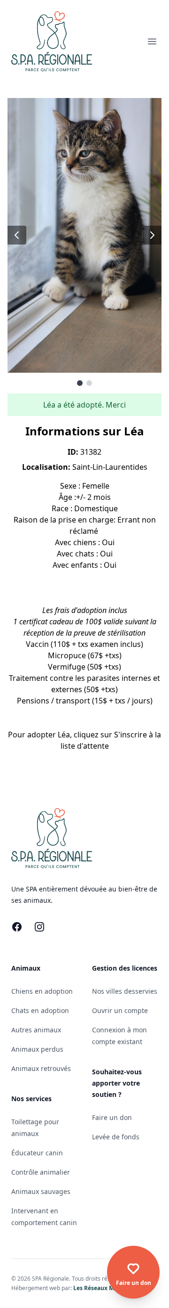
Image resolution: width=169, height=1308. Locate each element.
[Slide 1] (80, 383)
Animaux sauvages (40, 1191)
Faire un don (112, 1117)
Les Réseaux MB (95, 1288)
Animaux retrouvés (41, 1068)
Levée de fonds (115, 1136)
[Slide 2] (89, 383)
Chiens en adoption (42, 991)
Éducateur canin (37, 1152)
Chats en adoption (40, 1010)
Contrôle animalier (40, 1172)
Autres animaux (36, 1029)
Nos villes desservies (124, 991)
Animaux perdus (37, 1049)
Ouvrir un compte (120, 1010)
